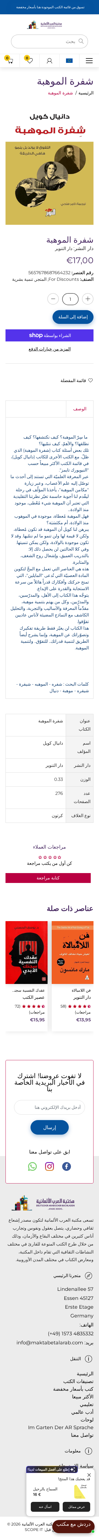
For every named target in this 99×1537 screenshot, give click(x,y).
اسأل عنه (45, 1507)
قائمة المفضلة (73, 380)
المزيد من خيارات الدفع (50, 349)
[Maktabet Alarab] (49, 24)
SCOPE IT (34, 1529)
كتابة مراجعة (48, 877)
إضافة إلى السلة (73, 316)
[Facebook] (66, 1166)
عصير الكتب (34, 997)
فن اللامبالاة (81, 990)
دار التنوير (82, 997)
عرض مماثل (76, 1507)
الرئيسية (86, 93)
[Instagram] (49, 1166)
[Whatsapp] (32, 1166)
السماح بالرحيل (45, 1488)
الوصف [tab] (79, 408)
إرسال (49, 1127)
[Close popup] (90, 1474)
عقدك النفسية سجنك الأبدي (27, 990)
